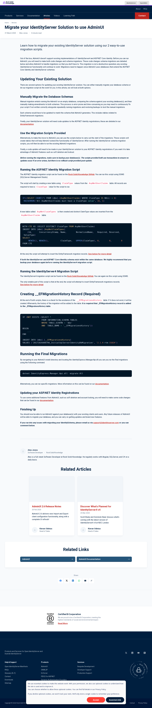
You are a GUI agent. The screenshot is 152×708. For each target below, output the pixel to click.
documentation (27, 124)
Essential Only (115, 700)
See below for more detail (99, 254)
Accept (96, 700)
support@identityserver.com (106, 423)
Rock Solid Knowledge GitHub (81, 174)
